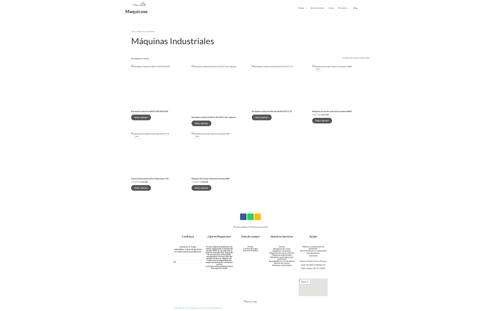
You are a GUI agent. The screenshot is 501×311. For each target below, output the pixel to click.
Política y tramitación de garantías (313, 247)
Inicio (133, 31)
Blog (355, 8)
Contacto (313, 255)
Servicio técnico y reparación (313, 250)
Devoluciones (313, 253)
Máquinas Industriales (282, 255)
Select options (141, 117)
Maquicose (136, 11)
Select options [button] (322, 120)
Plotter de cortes (282, 263)
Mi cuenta (342, 8)
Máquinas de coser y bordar (281, 253)
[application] (305, 8)
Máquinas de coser (281, 249)
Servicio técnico (317, 8)
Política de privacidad (258, 227)
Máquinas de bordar (282, 251)
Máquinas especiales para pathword (282, 258)
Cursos (331, 8)
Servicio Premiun (250, 250)
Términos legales (240, 227)
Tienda (301, 8)
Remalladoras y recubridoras (282, 261)
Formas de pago (250, 248)
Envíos (250, 246)
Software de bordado (282, 265)
